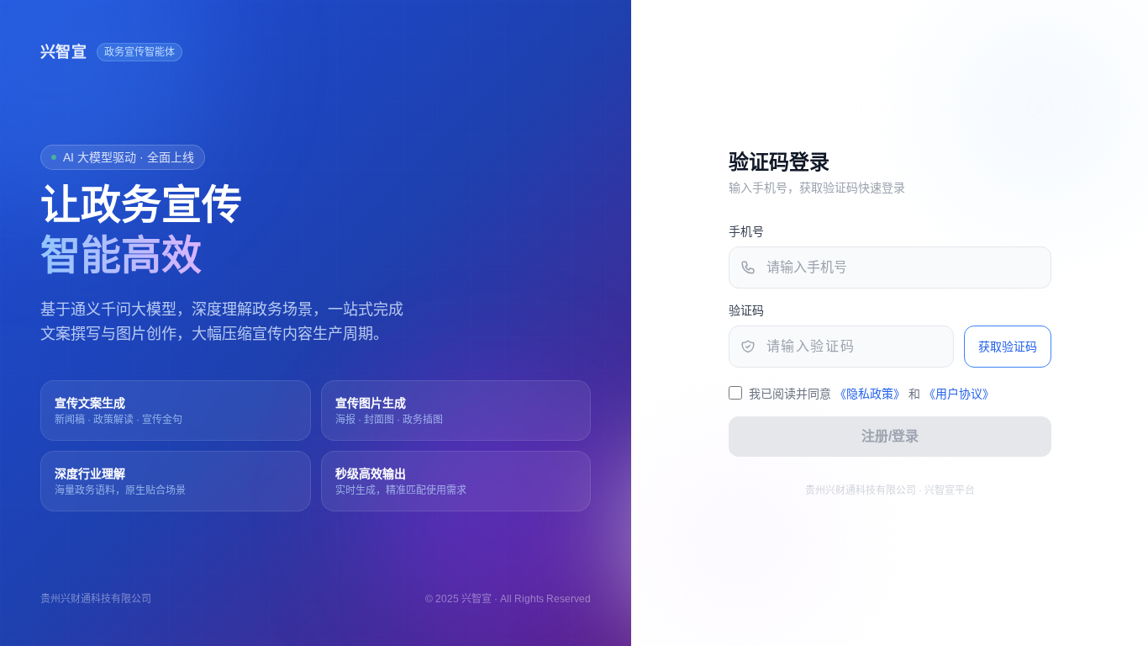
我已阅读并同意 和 (871, 393)
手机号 (746, 231)
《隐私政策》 (870, 393)
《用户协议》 (959, 393)
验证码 (746, 310)
